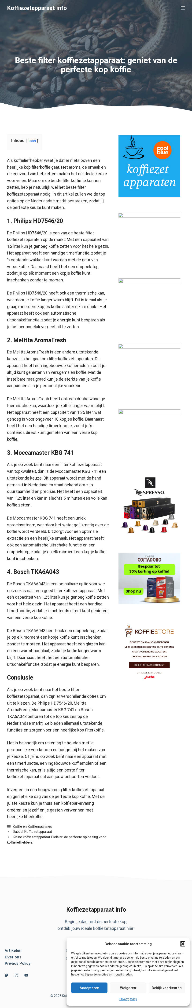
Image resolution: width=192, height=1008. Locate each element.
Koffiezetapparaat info (37, 8)
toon (32, 141)
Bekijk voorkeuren (167, 988)
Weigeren (128, 988)
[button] (182, 944)
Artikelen (13, 950)
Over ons (13, 957)
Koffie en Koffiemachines (32, 826)
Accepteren (89, 988)
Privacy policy (128, 999)
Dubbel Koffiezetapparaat (32, 832)
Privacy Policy (18, 963)
